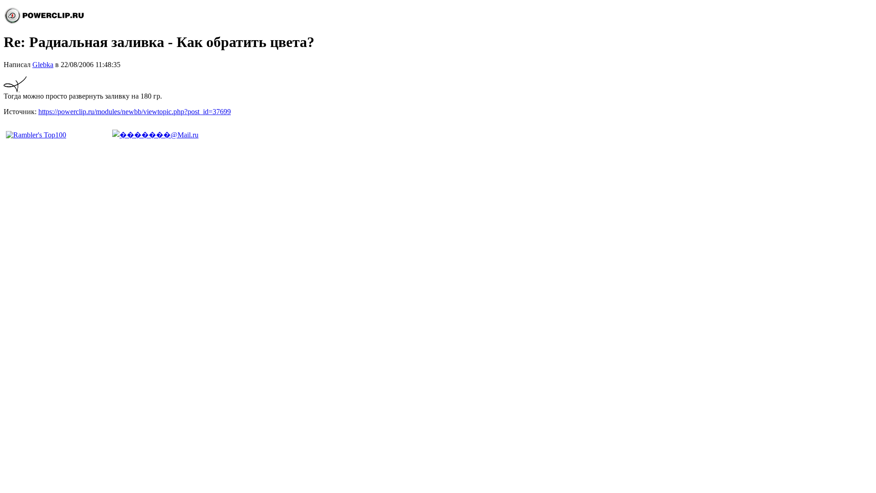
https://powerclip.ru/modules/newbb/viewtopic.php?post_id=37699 (134, 111)
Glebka (42, 64)
